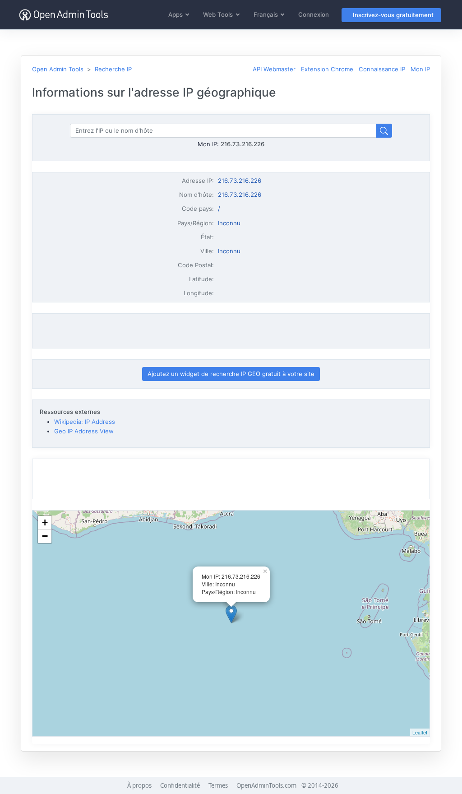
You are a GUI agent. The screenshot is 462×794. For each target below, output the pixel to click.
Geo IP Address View (84, 431)
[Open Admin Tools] (63, 15)
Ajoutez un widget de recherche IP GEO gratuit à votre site (231, 373)
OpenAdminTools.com (266, 785)
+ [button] (45, 522)
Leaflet (419, 732)
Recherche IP (113, 69)
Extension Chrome (327, 69)
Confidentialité (180, 785)
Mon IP (420, 69)
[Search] (384, 131)
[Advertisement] (231, 330)
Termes (218, 785)
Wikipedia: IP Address (84, 421)
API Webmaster (274, 69)
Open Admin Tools (57, 69)
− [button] (45, 536)
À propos (139, 785)
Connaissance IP (382, 69)
